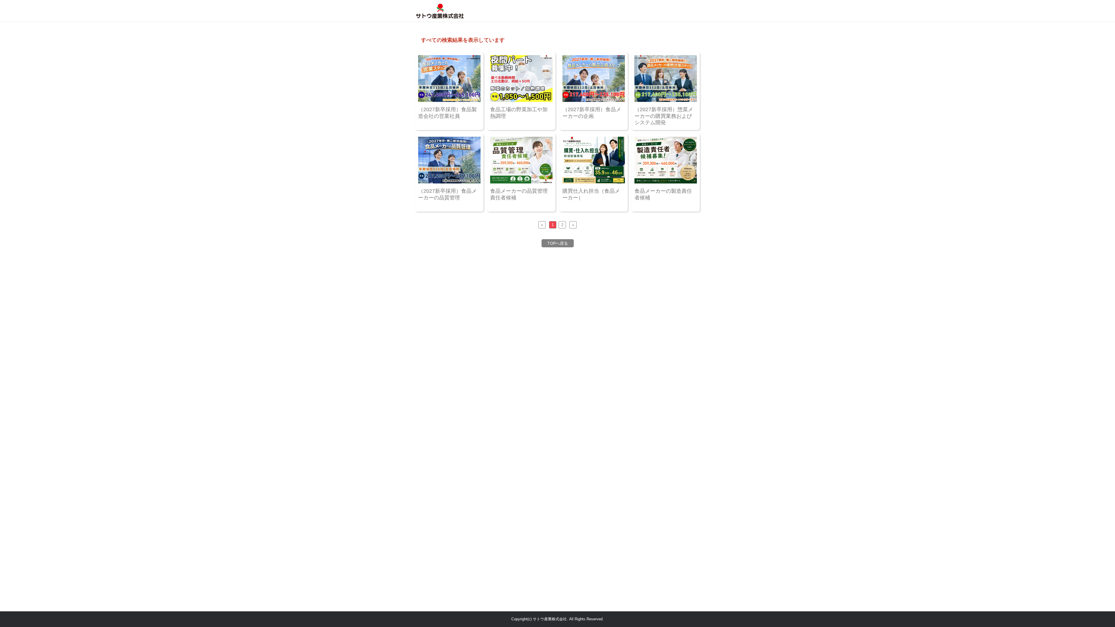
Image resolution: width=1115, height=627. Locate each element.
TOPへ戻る (557, 243)
